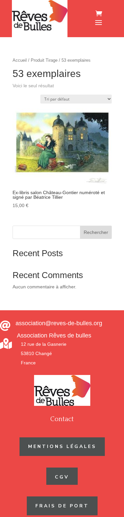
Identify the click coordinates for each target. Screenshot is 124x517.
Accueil (20, 60)
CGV (62, 477)
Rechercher (96, 232)
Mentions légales (62, 446)
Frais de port (62, 506)
